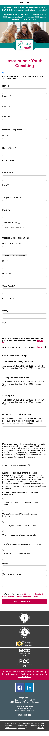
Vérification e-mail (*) (11, 223)
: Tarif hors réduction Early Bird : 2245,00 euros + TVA (23, 382)
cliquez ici (40, 347)
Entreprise (6, 106)
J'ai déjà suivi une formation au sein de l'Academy (23, 544)
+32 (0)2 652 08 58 (24, 715)
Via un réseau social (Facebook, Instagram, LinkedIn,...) (20, 515)
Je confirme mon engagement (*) (16, 465)
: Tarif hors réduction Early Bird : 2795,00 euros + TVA (23, 400)
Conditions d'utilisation (23, 725)
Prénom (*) (6, 96)
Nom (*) (5, 86)
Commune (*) (8, 173)
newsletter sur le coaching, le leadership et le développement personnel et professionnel (24, 674)
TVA (4, 323)
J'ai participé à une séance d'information (19, 554)
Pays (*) (5, 185)
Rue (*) (5, 136)
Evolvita (41, 728)
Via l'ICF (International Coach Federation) (19, 526)
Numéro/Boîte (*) (9, 148)
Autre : (5, 563)
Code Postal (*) (8, 160)
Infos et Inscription (28, 19)
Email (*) (6, 210)
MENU (23, 2)
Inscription (42, 10)
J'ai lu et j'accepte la (23, 595)
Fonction (6, 117)
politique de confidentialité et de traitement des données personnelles (23, 595)
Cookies (21, 728)
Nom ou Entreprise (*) (11, 244)
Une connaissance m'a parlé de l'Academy (20, 535)
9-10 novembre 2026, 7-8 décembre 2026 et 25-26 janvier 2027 (23, 78)
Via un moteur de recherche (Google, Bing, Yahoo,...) (20, 503)
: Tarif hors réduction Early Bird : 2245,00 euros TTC (23, 365)
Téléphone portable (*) (11, 198)
